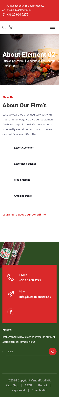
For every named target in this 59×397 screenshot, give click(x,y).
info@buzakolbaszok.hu (19, 10)
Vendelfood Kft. (41, 380)
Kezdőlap (12, 385)
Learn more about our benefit (21, 214)
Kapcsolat (18, 390)
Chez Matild (39, 390)
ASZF (28, 385)
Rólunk (43, 385)
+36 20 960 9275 (17, 14)
